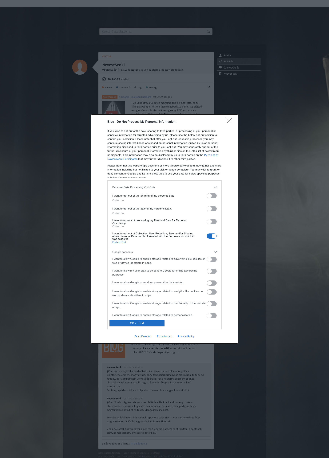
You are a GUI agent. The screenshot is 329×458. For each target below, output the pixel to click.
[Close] (230, 122)
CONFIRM (137, 323)
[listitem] (164, 187)
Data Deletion (143, 336)
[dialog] (164, 229)
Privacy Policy (186, 336)
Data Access (164, 336)
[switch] (212, 195)
